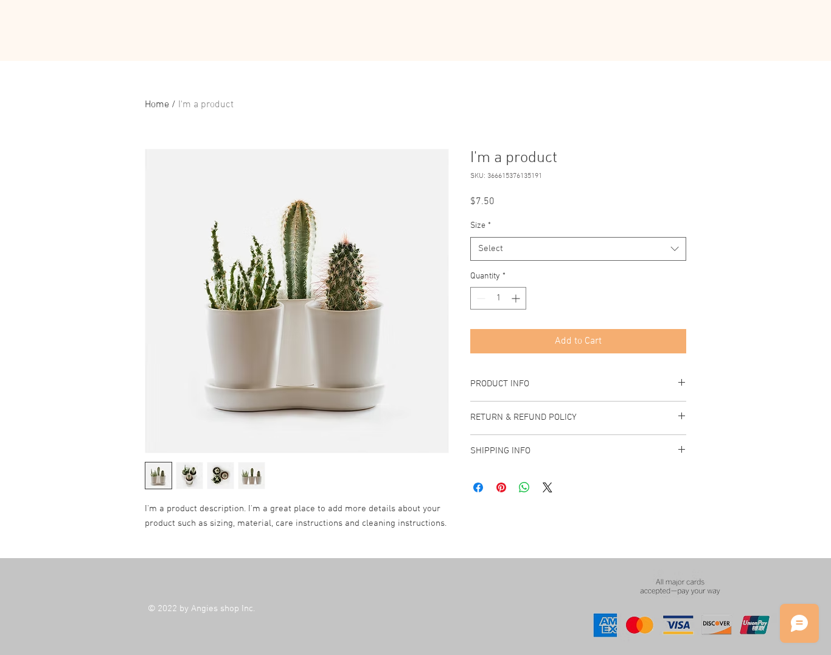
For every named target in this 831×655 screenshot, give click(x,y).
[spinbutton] (498, 298)
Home (157, 105)
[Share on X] (547, 487)
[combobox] (578, 249)
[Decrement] (479, 298)
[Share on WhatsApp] (524, 487)
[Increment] (516, 298)
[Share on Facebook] (478, 487)
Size (480, 226)
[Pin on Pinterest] (501, 487)
